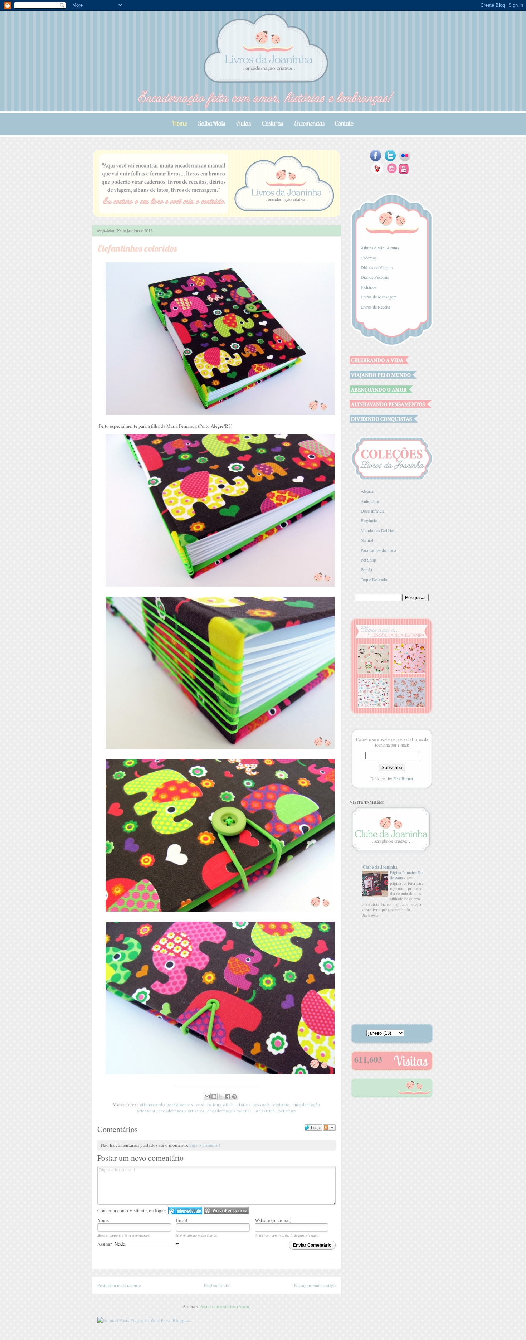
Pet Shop (368, 560)
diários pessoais (253, 1104)
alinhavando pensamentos (166, 1104)
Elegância (369, 520)
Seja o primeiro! (204, 1145)
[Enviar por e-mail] (207, 1096)
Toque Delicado (374, 579)
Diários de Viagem (377, 267)
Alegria (367, 491)
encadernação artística (181, 1110)
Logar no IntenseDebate (185, 1210)
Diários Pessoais (375, 277)
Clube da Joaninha (380, 867)
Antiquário (370, 501)
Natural (367, 540)
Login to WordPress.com (226, 1210)
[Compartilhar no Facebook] (227, 1096)
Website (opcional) (273, 1220)
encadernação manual (230, 1110)
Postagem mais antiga (315, 1285)
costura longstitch (215, 1104)
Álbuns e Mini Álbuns (380, 248)
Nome (103, 1220)
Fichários (368, 287)
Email (181, 1220)
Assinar (105, 1244)
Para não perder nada (378, 550)
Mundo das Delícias (378, 530)
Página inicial (217, 1285)
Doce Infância (372, 511)
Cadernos (369, 258)
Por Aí (366, 569)
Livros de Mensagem (378, 297)
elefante (281, 1104)
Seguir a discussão (329, 1127)
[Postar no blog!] (214, 1096)
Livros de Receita (375, 307)
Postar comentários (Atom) (224, 1306)
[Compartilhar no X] (220, 1096)
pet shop (287, 1110)
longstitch (264, 1110)
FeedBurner (403, 778)
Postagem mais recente (119, 1285)
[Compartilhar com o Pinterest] (234, 1096)
